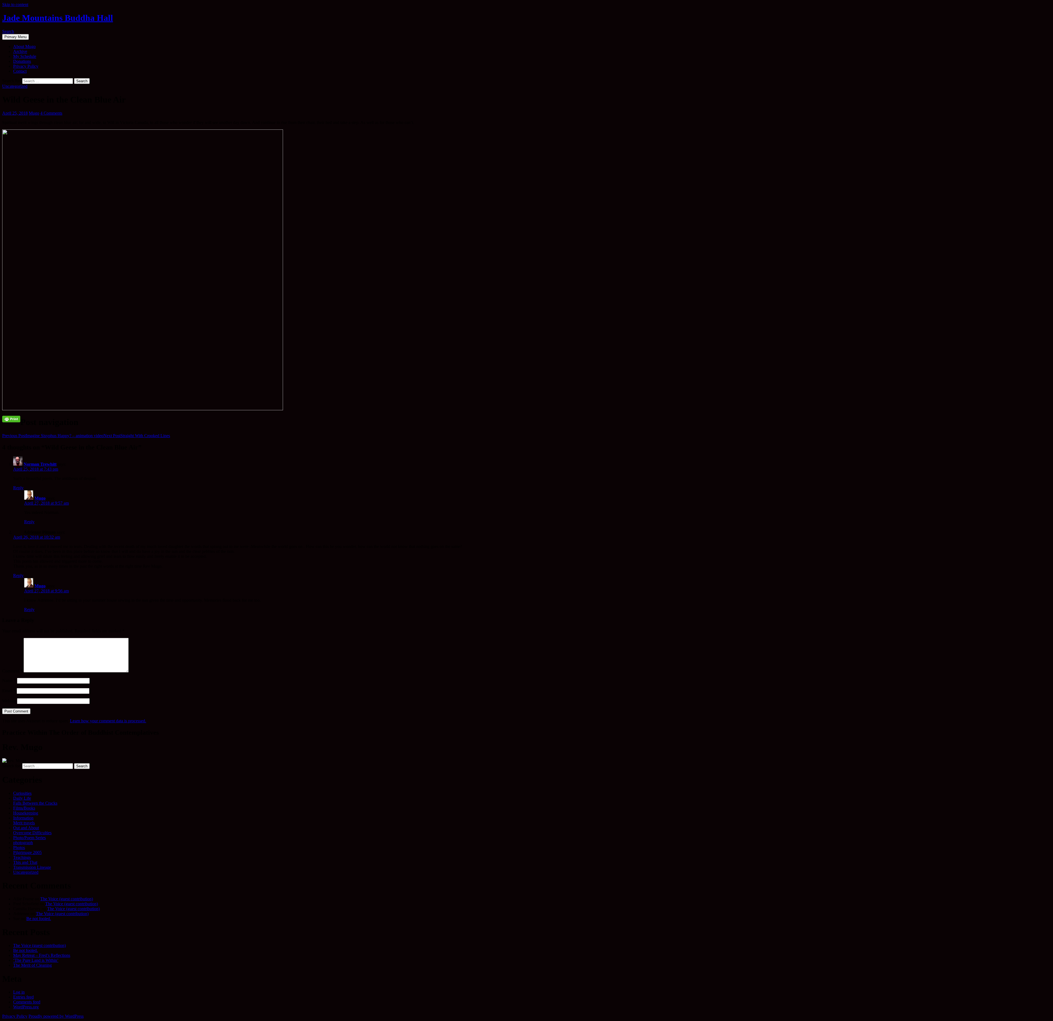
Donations (22, 61)
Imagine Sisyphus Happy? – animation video (52, 435)
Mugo (34, 113)
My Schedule (24, 56)
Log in (19, 992)
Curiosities (22, 793)
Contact (20, 71)
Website (9, 700)
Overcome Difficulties (32, 832)
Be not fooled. (38, 918)
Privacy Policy (25, 66)
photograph (23, 842)
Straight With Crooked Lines (136, 435)
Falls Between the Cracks (35, 803)
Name (9, 680)
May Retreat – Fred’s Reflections (41, 955)
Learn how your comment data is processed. (108, 721)
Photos (19, 847)
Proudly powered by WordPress (56, 1016)
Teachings (22, 857)
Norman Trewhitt (40, 464)
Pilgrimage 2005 (27, 852)
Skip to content (15, 4)
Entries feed (23, 997)
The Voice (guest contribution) (66, 898)
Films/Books (24, 808)
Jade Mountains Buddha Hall (57, 18)
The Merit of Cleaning (32, 965)
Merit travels (24, 823)
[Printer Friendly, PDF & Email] (11, 419)
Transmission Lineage (32, 867)
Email (9, 690)
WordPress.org (26, 1007)
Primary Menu (15, 37)
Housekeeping (25, 813)
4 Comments (51, 113)
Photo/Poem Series (29, 837)
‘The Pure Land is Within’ (35, 960)
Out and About (26, 827)
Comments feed (26, 1002)
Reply (18, 487)
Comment (12, 671)
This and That (25, 862)
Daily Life (22, 798)
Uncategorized (14, 86)
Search (8, 31)
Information (23, 818)
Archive (20, 51)
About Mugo (24, 46)
